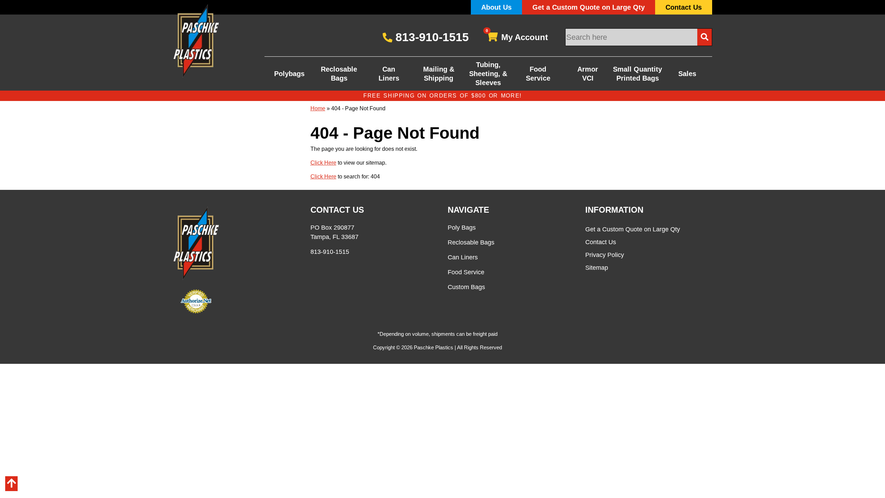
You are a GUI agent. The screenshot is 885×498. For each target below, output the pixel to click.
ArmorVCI (587, 73)
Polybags (289, 73)
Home (317, 108)
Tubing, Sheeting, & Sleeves (488, 73)
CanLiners (389, 73)
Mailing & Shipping (438, 73)
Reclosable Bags (339, 73)
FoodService (538, 73)
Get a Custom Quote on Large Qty (588, 7)
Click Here (323, 163)
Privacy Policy (604, 254)
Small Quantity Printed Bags (637, 73)
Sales (687, 73)
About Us (496, 7)
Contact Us (683, 7)
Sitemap (596, 267)
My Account (517, 36)
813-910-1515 (430, 37)
